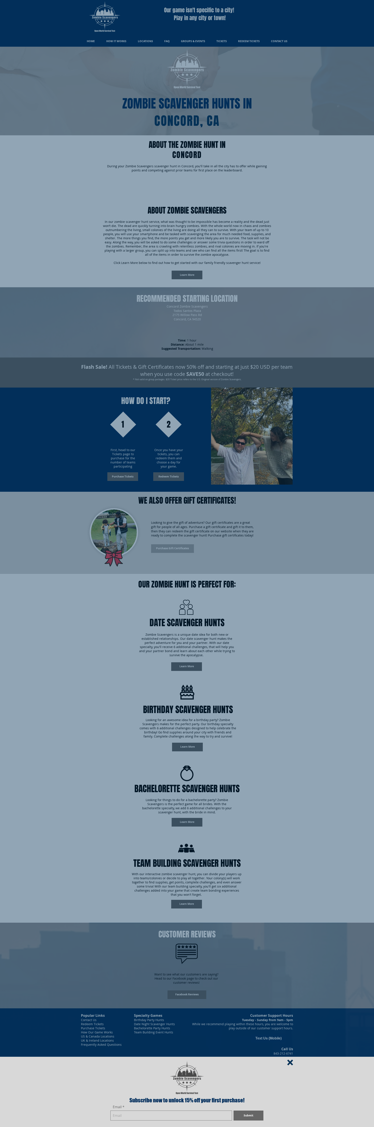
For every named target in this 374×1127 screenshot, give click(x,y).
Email (117, 1107)
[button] (290, 1062)
